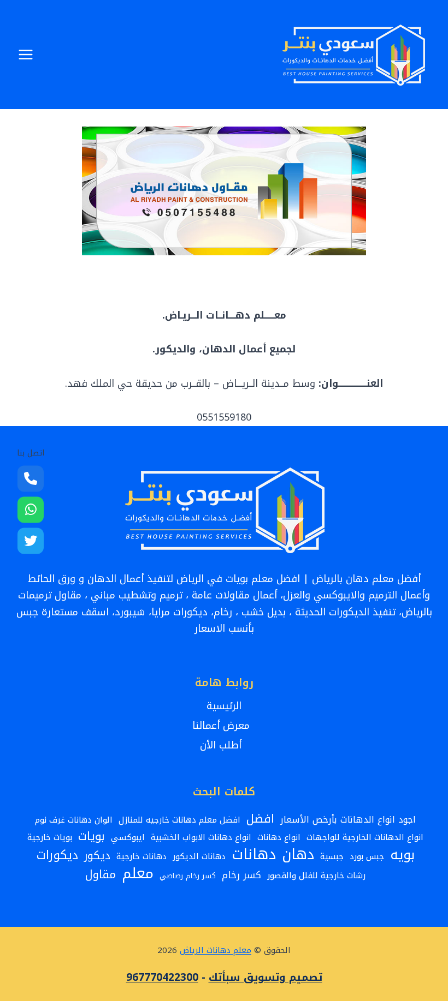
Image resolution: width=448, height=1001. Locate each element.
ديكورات (57, 855)
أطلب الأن (224, 745)
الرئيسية (224, 706)
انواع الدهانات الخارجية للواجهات (364, 837)
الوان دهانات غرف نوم (74, 820)
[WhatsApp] (30, 509)
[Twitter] (30, 541)
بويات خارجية (49, 837)
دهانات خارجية (141, 856)
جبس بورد (367, 856)
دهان (298, 855)
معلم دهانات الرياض (215, 950)
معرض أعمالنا (224, 725)
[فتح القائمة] (26, 54)
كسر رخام (241, 875)
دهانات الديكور (199, 856)
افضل (260, 819)
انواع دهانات (278, 837)
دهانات (254, 854)
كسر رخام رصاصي (188, 876)
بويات (91, 836)
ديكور (97, 855)
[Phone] (30, 478)
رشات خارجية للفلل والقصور (316, 875)
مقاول (100, 875)
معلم (138, 873)
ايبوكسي (128, 837)
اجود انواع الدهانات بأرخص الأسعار (348, 820)
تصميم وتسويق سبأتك (265, 977)
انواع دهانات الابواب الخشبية (201, 837)
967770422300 (162, 977)
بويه (402, 855)
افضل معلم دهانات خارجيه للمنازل (179, 820)
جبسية (332, 856)
